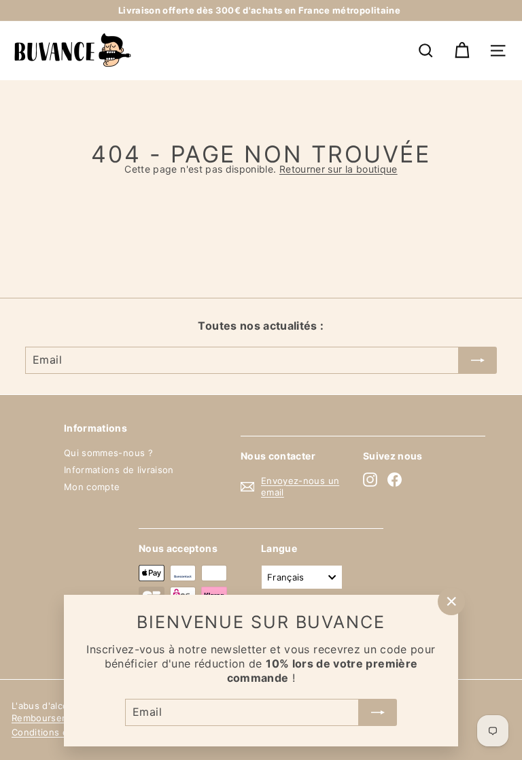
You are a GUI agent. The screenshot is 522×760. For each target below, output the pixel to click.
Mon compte (92, 486)
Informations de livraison (119, 469)
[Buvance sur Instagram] (370, 479)
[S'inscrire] (378, 712)
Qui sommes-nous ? (108, 452)
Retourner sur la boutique (338, 169)
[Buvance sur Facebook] (394, 479)
